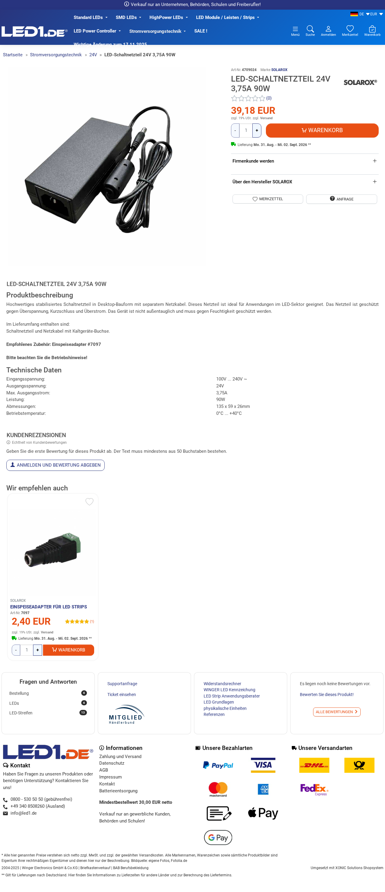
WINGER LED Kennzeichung (229, 689)
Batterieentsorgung (118, 791)
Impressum (110, 777)
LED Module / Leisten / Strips (225, 17)
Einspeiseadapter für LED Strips (48, 607)
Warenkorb (71, 650)
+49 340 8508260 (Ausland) (38, 806)
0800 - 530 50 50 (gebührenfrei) (41, 799)
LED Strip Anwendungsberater (232, 696)
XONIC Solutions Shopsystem (359, 868)
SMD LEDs (126, 17)
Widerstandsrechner (222, 683)
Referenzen (214, 714)
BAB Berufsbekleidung (131, 868)
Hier (71, 875)
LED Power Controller (95, 31)
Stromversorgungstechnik (155, 31)
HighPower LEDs (166, 17)
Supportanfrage (122, 683)
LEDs (47, 703)
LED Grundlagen (219, 702)
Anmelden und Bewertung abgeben (59, 465)
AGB (103, 770)
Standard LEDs (88, 17)
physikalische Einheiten (225, 708)
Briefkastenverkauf (95, 868)
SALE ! (200, 31)
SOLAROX (279, 70)
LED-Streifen (47, 712)
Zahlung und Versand (120, 756)
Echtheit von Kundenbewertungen (39, 442)
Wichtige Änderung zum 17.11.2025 (111, 44)
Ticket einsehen (121, 694)
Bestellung (47, 693)
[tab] (58, 285)
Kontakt (107, 784)
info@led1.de (24, 813)
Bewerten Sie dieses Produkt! (327, 694)
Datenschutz (111, 763)
